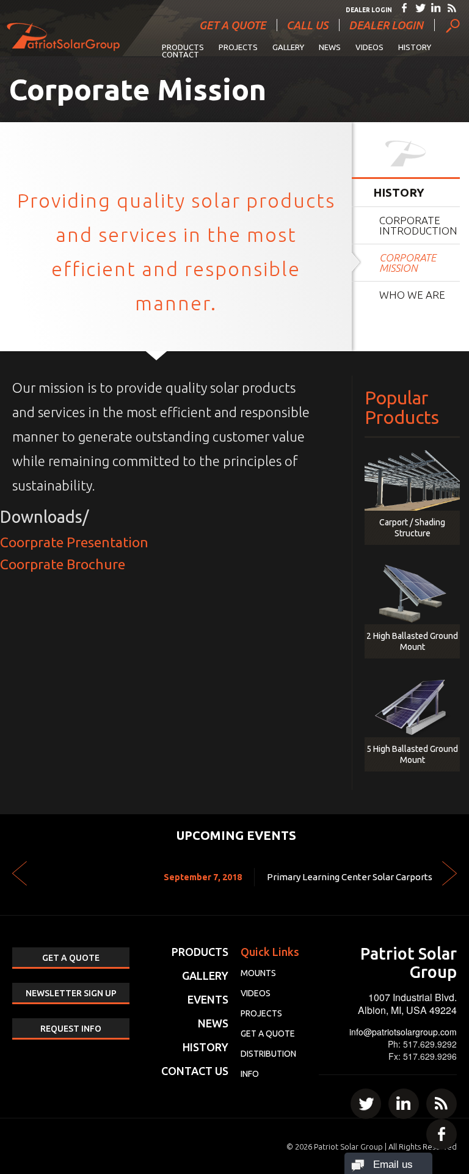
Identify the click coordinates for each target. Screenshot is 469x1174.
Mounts (258, 973)
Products (183, 47)
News (330, 47)
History (414, 47)
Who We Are (412, 295)
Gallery (288, 47)
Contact (180, 54)
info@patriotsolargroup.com (403, 1032)
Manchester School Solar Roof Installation (344, 877)
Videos (369, 47)
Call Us (307, 25)
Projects (238, 47)
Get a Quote (232, 25)
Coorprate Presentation (74, 542)
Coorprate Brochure (62, 564)
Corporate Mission (407, 263)
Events (207, 999)
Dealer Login (369, 10)
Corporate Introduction (418, 225)
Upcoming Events (236, 835)
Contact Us (194, 1071)
